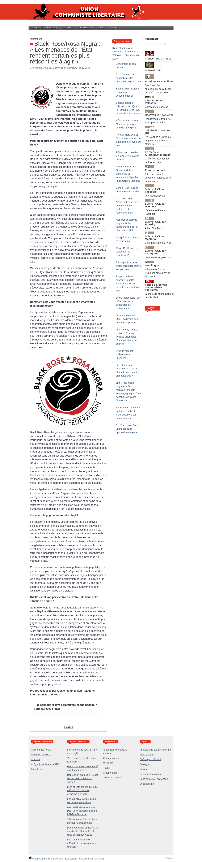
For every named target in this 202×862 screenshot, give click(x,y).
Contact (114, 28)
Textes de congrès (112, 777)
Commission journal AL (65, 68)
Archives (68, 28)
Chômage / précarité (150, 759)
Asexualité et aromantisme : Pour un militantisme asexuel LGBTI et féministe (82, 811)
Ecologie (144, 764)
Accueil (35, 28)
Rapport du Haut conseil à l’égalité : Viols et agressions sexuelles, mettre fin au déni (128, 283)
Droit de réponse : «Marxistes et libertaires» (125, 354)
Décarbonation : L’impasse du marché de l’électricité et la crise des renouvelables (82, 831)
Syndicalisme (147, 784)
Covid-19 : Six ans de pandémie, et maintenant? (127, 251)
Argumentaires (111, 772)
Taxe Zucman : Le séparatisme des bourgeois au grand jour (128, 78)
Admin (170, 858)
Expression (51, 28)
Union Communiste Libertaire (47, 858)
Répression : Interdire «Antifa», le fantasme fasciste (127, 156)
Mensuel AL (118, 51)
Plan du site (37, 769)
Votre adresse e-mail (48, 708)
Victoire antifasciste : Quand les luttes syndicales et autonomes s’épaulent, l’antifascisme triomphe (128, 173)
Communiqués (111, 758)
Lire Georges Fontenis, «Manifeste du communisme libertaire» (82, 843)
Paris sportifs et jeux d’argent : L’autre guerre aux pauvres (128, 266)
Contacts (35, 759)
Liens (101, 28)
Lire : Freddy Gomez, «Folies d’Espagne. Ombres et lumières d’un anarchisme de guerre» (127, 336)
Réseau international (150, 774)
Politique (144, 769)
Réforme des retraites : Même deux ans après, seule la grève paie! (128, 124)
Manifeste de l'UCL (41, 754)
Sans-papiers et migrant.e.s (154, 779)
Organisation (86, 28)
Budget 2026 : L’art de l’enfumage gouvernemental (127, 92)
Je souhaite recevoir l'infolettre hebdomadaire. (67, 704)
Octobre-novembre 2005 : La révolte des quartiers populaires (127, 319)
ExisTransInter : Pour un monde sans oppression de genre (127, 429)
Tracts (106, 768)
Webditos (108, 763)
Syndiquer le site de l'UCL (47, 764)
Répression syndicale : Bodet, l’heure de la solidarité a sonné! (82, 778)
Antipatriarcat (146, 754)
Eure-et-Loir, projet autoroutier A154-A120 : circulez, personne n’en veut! (82, 790)
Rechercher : (152, 39)
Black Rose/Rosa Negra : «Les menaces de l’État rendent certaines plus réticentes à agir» (128, 205)
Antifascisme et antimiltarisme (155, 749)
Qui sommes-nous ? (41, 749)
